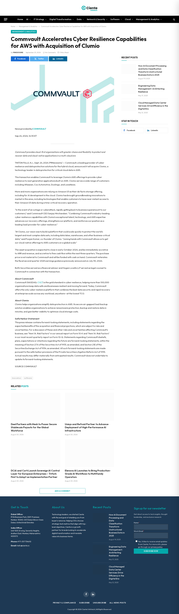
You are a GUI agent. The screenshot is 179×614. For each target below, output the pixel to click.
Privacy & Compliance (64, 603)
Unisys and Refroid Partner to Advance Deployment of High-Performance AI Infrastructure (87, 427)
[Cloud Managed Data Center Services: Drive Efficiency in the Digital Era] (128, 106)
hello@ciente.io (23, 545)
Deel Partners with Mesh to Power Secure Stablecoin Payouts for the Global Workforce (34, 427)
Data (79, 19)
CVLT (40, 282)
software (28, 378)
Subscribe (84, 603)
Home (20, 19)
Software (115, 19)
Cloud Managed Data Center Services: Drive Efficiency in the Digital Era (153, 105)
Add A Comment (62, 491)
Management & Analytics (147, 19)
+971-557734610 (24, 541)
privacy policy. (157, 547)
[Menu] (5, 19)
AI (27, 19)
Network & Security (96, 19)
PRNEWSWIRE (18, 52)
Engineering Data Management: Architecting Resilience (151, 88)
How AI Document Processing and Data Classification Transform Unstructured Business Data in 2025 (152, 70)
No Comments (50, 52)
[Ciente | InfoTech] (89, 7)
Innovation (16, 378)
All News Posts (118, 603)
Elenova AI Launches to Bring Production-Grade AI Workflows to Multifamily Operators (88, 474)
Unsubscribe (99, 603)
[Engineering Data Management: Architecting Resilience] (128, 89)
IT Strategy (39, 19)
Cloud (128, 19)
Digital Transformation (60, 19)
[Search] (174, 19)
